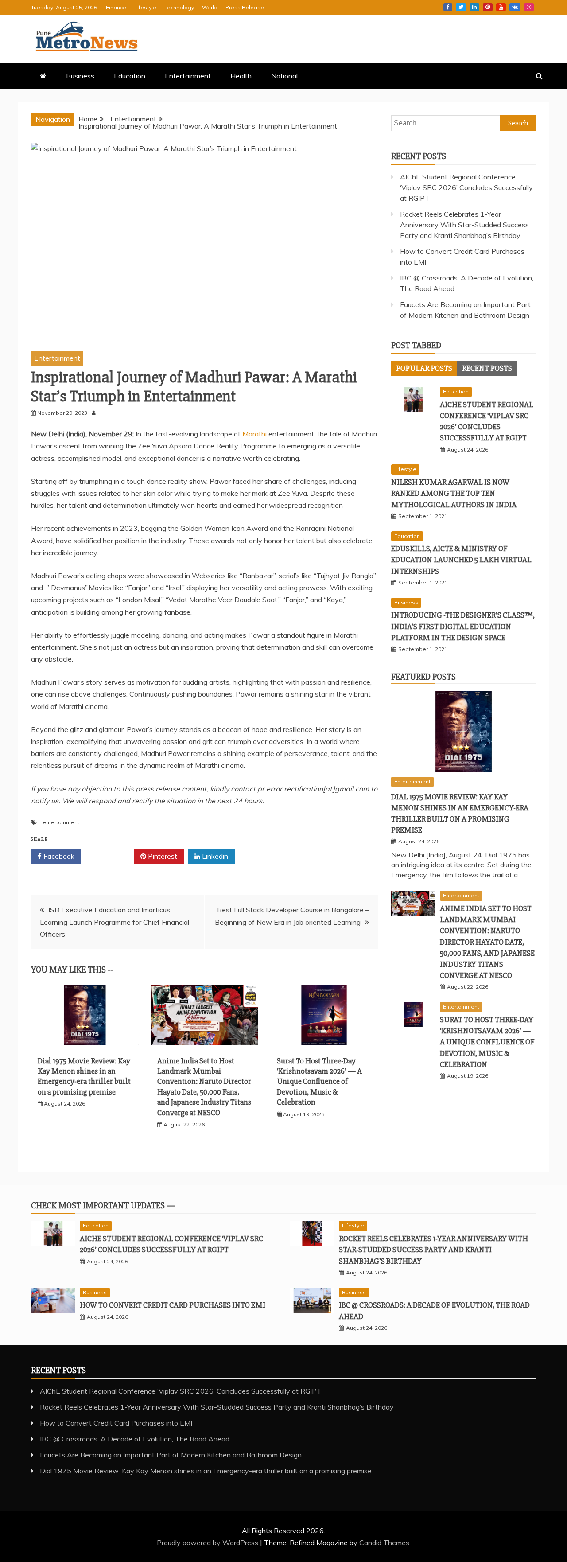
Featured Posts (423, 676)
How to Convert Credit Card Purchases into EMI (172, 1305)
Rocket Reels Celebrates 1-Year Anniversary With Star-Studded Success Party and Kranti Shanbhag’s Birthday (464, 225)
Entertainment (188, 75)
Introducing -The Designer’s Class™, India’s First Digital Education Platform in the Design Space (463, 626)
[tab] (424, 368)
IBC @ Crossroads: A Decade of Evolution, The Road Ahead (134, 1438)
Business (80, 75)
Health (241, 75)
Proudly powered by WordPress (208, 1542)
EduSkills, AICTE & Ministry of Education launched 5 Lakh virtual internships (461, 560)
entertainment (61, 822)
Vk (514, 7)
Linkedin (474, 7)
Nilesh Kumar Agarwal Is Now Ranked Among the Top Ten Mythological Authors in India (454, 493)
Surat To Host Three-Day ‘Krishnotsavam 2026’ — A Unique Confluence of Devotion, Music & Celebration (319, 1081)
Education (129, 75)
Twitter (461, 7)
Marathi (254, 433)
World (209, 7)
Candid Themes (384, 1542)
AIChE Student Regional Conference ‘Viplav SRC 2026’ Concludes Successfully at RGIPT (466, 187)
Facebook (447, 7)
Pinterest (488, 7)
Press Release (244, 7)
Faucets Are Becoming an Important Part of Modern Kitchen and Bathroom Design (171, 1454)
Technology (179, 7)
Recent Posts (487, 368)
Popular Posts (424, 368)
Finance (116, 7)
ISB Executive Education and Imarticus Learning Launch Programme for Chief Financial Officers (114, 921)
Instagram (529, 7)
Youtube (501, 7)
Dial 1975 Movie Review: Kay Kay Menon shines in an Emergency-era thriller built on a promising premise (84, 1076)
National (284, 75)
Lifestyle (145, 7)
